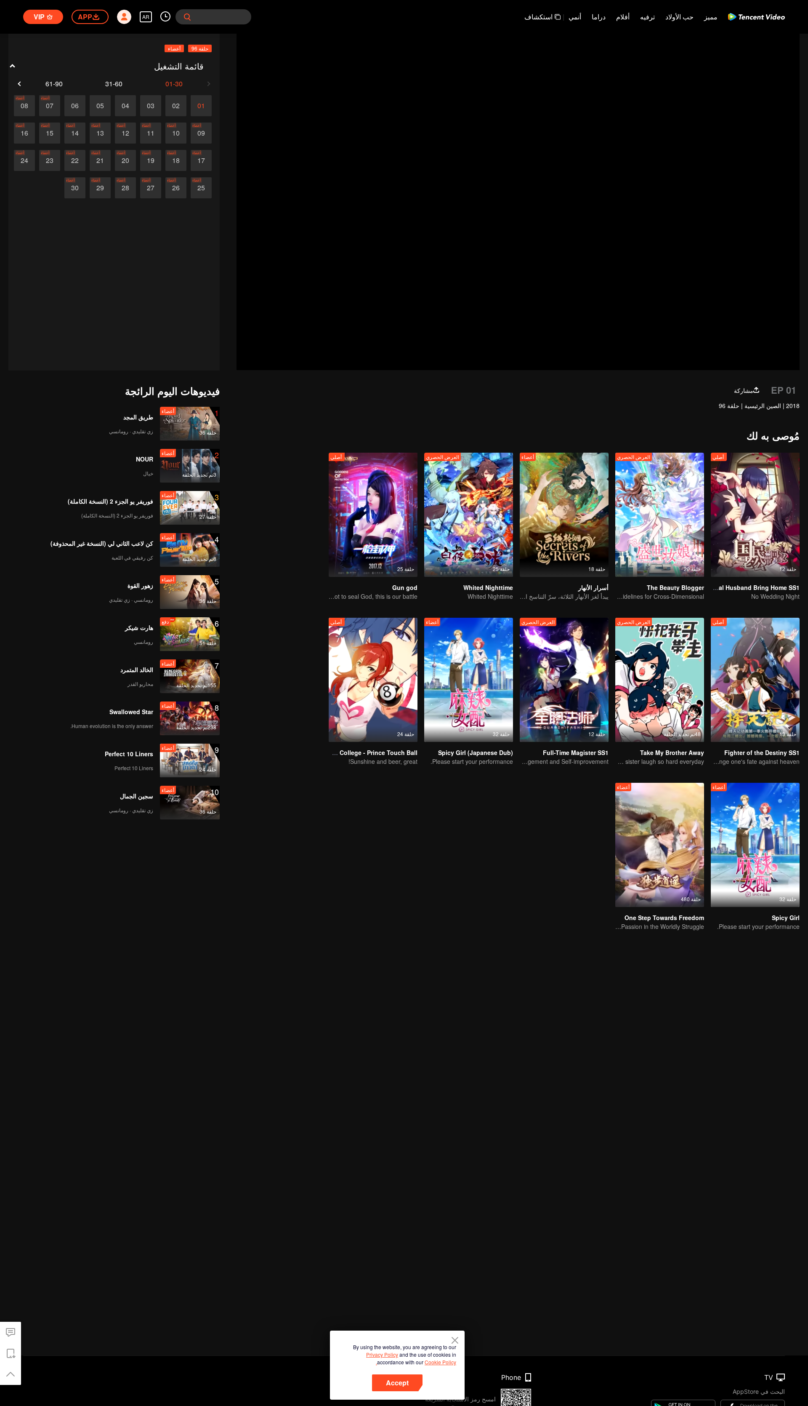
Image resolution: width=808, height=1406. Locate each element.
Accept (397, 1382)
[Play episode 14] (74, 133)
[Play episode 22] (74, 160)
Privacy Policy (382, 1354)
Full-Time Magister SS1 (576, 752)
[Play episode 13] (100, 133)
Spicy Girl (786, 917)
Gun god (404, 587)
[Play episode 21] (100, 160)
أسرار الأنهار (593, 587)
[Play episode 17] (201, 160)
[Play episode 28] (125, 187)
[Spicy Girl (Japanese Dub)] (468, 680)
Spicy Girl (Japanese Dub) (475, 752)
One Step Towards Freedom (664, 917)
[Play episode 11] (150, 133)
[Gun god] (373, 515)
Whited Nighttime (488, 587)
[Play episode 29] (100, 187)
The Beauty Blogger (675, 587)
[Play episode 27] (150, 187)
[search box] (187, 17)
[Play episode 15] (49, 133)
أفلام (623, 16)
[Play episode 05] (100, 105)
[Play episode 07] (49, 105)
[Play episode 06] (74, 105)
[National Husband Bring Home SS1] (755, 515)
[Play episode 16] (24, 133)
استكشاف (538, 16)
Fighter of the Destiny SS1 (762, 752)
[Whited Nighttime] (468, 515)
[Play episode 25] (201, 187)
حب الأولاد (679, 16)
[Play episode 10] (175, 133)
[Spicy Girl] (755, 845)
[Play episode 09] (201, 133)
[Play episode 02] (175, 105)
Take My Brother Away (672, 752)
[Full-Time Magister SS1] (564, 680)
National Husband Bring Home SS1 (750, 587)
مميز (711, 16)
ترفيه (647, 16)
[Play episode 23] (49, 160)
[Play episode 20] (125, 160)
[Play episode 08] (24, 105)
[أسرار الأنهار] (564, 515)
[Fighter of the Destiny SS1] (755, 680)
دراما (599, 16)
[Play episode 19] (150, 160)
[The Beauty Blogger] (659, 515)
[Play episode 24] (24, 160)
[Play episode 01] (201, 105)
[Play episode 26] (175, 187)
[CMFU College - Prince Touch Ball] (373, 680)
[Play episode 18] (175, 160)
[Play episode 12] (125, 133)
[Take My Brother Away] (659, 680)
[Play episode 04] (125, 105)
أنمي (575, 16)
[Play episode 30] (74, 187)
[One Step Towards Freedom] (659, 845)
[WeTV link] (756, 17)
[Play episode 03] (150, 105)
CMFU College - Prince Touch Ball (369, 752)
